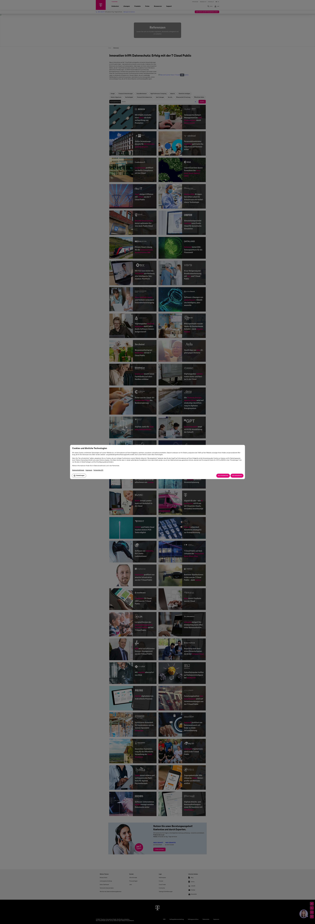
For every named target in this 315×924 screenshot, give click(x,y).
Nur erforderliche (223, 475)
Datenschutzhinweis (78, 470)
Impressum (88, 470)
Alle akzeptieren (237, 475)
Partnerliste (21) (98, 470)
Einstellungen (80, 475)
